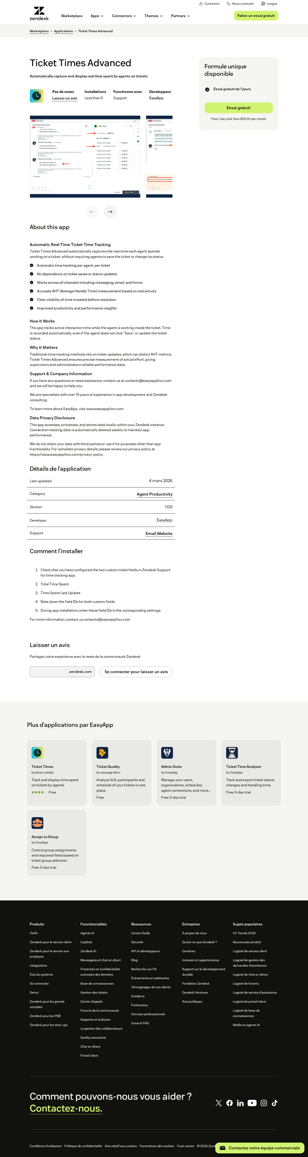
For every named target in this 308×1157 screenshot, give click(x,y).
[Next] (110, 211)
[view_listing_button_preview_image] (85, 156)
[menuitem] (269, 3)
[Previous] (92, 211)
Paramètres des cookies (157, 1146)
